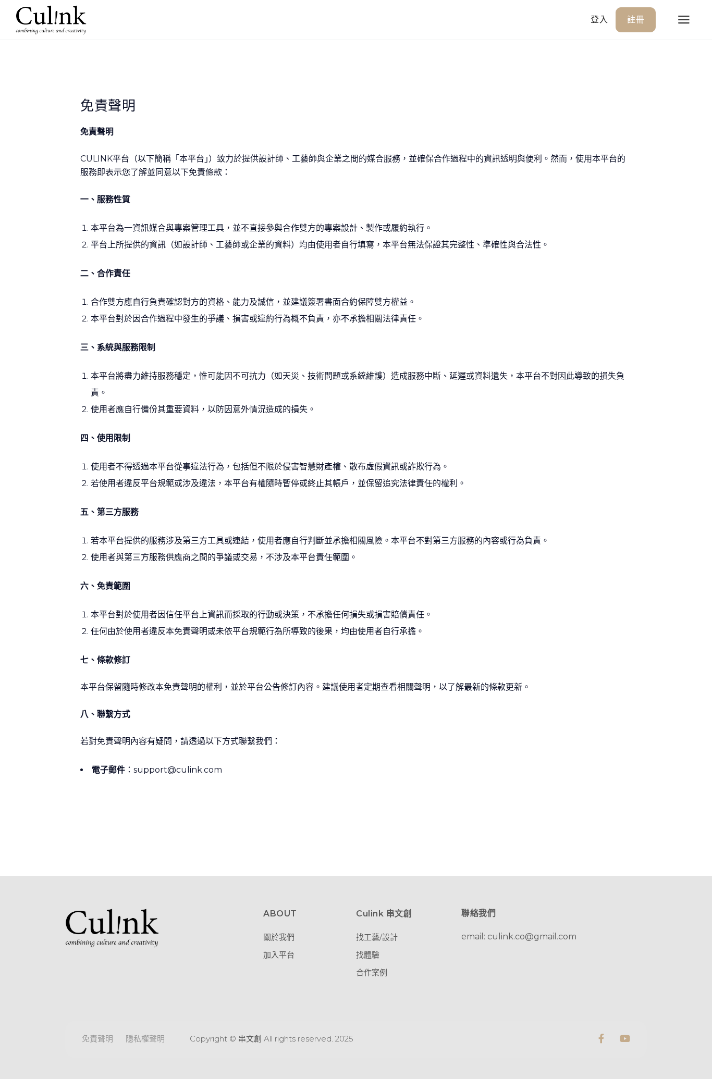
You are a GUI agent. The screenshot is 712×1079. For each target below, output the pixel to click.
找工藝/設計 (377, 937)
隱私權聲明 (145, 1039)
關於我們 (278, 937)
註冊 (635, 19)
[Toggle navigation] (683, 19)
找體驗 (367, 955)
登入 (599, 19)
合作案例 (371, 972)
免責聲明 (97, 1039)
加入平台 (278, 955)
